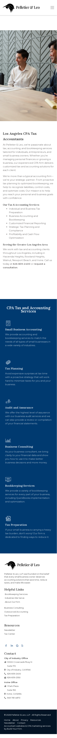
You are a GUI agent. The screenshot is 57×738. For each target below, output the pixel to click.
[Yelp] (22, 644)
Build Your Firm (14, 729)
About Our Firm (12, 602)
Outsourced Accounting (16, 612)
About (16, 720)
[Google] (17, 644)
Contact (21, 723)
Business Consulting (14, 608)
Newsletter (9, 630)
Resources (35, 720)
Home (7, 720)
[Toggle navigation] (52, 7)
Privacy (24, 720)
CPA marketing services (38, 726)
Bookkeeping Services (16, 594)
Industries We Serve (14, 598)
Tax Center (9, 634)
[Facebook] (6, 644)
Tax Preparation (12, 615)
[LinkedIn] (12, 644)
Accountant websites (14, 726)
